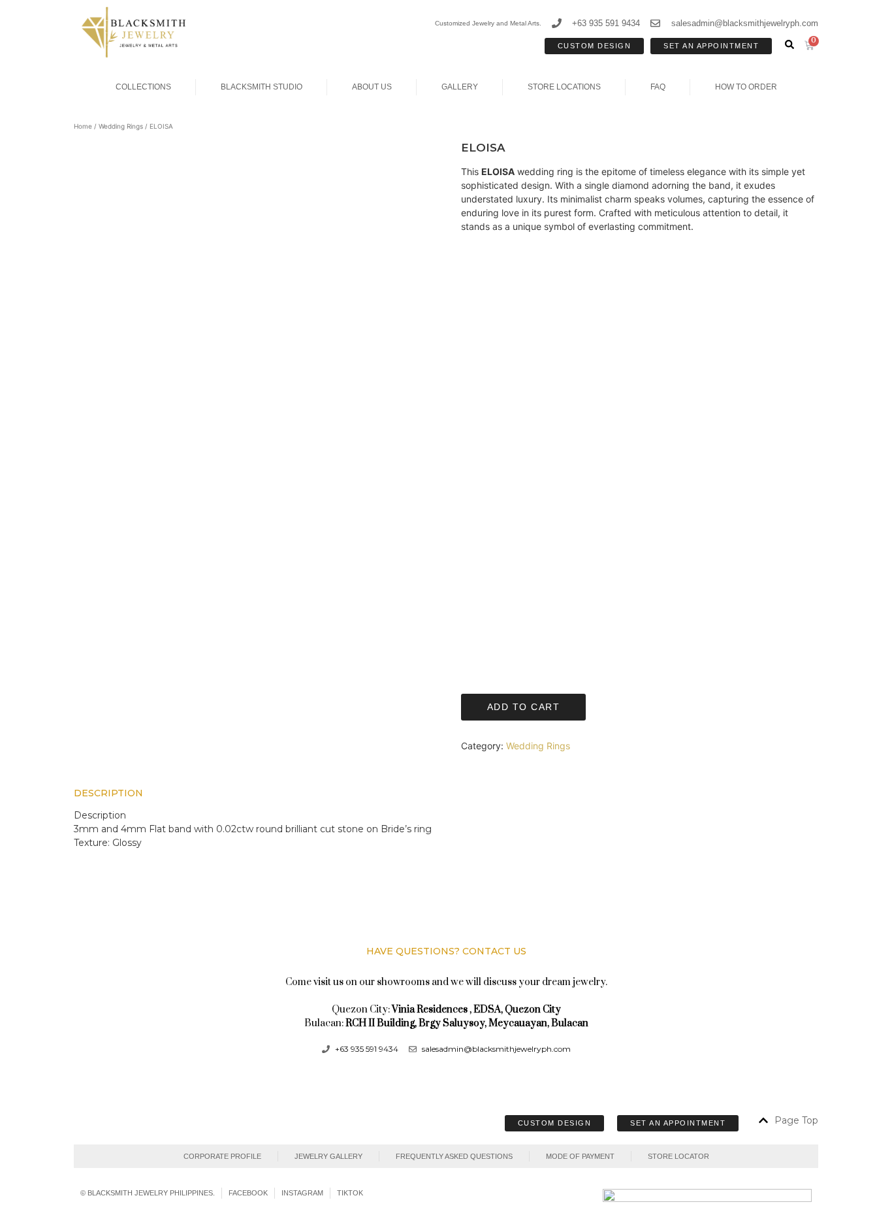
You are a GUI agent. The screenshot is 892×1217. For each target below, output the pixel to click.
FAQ (657, 86)
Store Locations (564, 86)
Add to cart (523, 707)
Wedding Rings (121, 126)
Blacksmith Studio (261, 86)
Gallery (459, 86)
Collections (143, 86)
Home (83, 126)
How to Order (746, 86)
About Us (372, 86)
